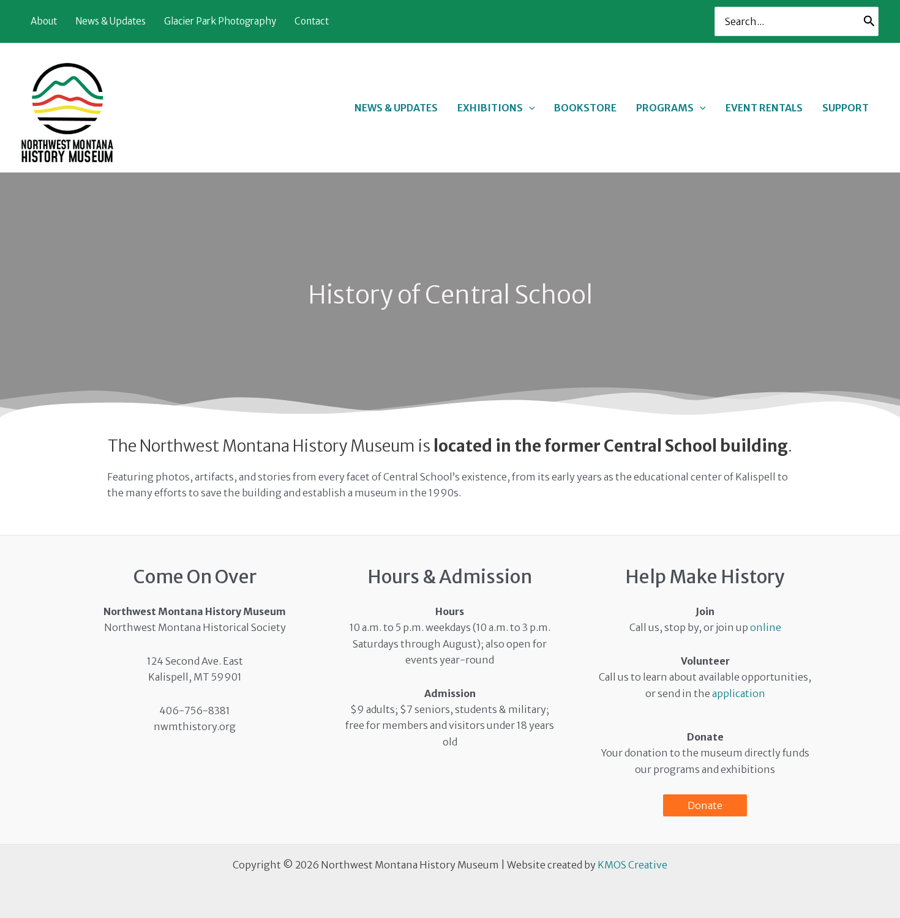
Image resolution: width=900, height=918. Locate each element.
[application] (529, 107)
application (738, 693)
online (765, 627)
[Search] (869, 21)
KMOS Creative (632, 865)
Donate (705, 805)
